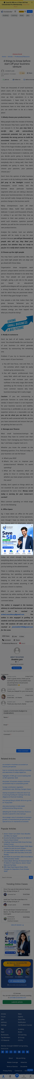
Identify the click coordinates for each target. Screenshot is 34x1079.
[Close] (31, 525)
